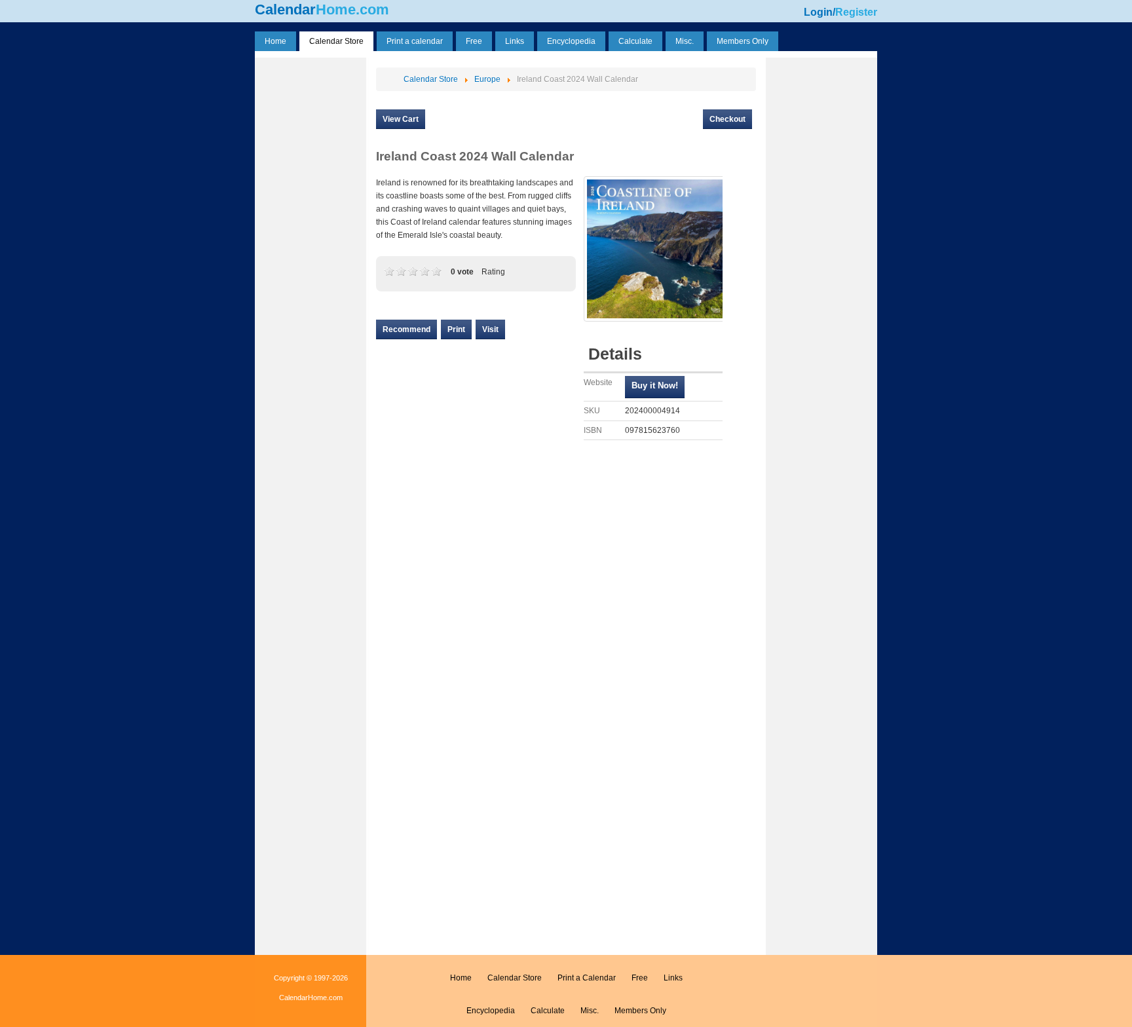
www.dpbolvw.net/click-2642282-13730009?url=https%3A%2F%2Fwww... (655, 387)
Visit (490, 329)
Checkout (727, 119)
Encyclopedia (490, 1010)
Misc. (589, 1010)
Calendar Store (514, 977)
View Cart (401, 119)
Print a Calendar (586, 977)
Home (461, 977)
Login (818, 12)
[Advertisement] (310, 257)
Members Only (640, 1010)
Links (673, 977)
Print (456, 329)
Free (640, 977)
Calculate (548, 1010)
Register (856, 12)
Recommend (406, 329)
